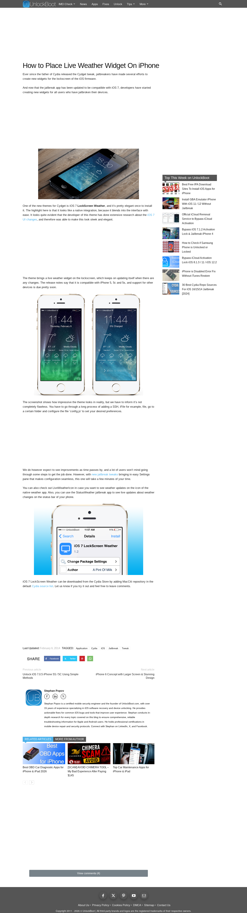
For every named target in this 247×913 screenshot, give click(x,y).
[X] (64, 697)
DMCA (137, 905)
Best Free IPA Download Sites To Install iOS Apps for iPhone (198, 189)
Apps (95, 4)
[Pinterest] (123, 895)
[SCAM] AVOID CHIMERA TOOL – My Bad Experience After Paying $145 (88, 771)
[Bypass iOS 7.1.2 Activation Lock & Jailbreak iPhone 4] (170, 233)
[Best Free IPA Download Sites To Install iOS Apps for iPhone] (170, 188)
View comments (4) (88, 873)
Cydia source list (42, 586)
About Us (83, 905)
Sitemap (149, 905)
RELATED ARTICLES (38, 739)
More (143, 4)
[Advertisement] (123, 34)
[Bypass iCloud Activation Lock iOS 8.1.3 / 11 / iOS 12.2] (170, 262)
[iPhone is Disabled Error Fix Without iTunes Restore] (170, 275)
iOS (103, 648)
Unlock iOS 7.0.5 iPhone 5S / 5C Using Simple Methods (50, 676)
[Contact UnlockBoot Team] (144, 895)
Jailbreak (113, 648)
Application (82, 648)
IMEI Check (65, 4)
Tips (129, 4)
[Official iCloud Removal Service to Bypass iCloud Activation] (170, 218)
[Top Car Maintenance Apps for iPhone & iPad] (134, 753)
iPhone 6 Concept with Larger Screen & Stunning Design (125, 676)
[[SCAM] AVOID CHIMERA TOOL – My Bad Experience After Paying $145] (89, 753)
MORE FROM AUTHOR (69, 739)
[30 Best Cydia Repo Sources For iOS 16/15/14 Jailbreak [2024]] (170, 289)
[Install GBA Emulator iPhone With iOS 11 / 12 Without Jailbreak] (170, 203)
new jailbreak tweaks (105, 474)
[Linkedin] (56, 697)
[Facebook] (48, 697)
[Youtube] (134, 895)
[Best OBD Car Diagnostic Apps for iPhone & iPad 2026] (44, 753)
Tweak (125, 648)
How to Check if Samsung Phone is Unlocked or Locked (197, 247)
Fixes (105, 4)
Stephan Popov (54, 691)
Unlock (118, 4)
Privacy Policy (100, 905)
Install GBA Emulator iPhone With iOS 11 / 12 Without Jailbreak (199, 204)
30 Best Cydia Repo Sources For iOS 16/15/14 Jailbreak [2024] (199, 289)
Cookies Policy (121, 905)
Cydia (94, 648)
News (83, 4)
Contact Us (163, 905)
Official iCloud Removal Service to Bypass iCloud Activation (197, 219)
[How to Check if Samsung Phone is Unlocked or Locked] (170, 247)
